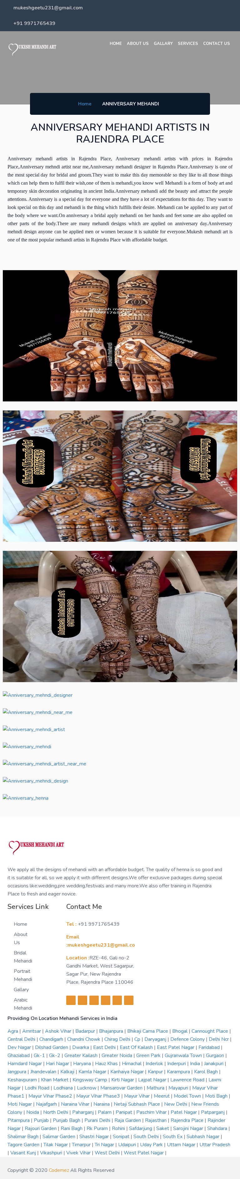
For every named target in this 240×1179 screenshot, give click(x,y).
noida (33, 1112)
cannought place (210, 1031)
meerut (162, 1096)
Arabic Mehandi (23, 1004)
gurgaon (215, 1055)
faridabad (209, 1047)
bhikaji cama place (148, 1031)
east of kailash (137, 1047)
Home (116, 43)
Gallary (163, 43)
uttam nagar (182, 1144)
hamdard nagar (25, 1063)
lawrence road (188, 1079)
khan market (55, 1079)
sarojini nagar (188, 1128)
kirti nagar (123, 1079)
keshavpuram (23, 1079)
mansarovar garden (122, 1087)
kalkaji (68, 1071)
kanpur (156, 1071)
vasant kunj (23, 1152)
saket (163, 1128)
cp (138, 1039)
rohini (119, 1128)
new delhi (176, 1104)
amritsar (32, 1031)
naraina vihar (76, 1104)
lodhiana (63, 1087)
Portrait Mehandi (23, 975)
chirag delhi (118, 1039)
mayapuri (178, 1087)
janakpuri (214, 1063)
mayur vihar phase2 (50, 1096)
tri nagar (105, 1144)
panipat (124, 1112)
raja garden (128, 1120)
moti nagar (20, 1104)
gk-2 (55, 1055)
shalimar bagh (24, 1136)
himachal (132, 1063)
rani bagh (72, 1128)
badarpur (85, 1031)
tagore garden (24, 1144)
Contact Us (216, 43)
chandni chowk (84, 1039)
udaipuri (127, 1144)
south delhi (146, 1136)
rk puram (98, 1128)
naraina (102, 1104)
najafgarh (47, 1104)
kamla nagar (93, 1071)
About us (138, 43)
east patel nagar (176, 1047)
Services (188, 43)
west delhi (108, 1152)
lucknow (87, 1087)
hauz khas (107, 1063)
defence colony (188, 1039)
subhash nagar (204, 1136)
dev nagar (20, 1047)
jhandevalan (44, 1071)
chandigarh (51, 1039)
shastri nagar (94, 1136)
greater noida (117, 1055)
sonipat (122, 1136)
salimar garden (59, 1136)
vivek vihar (79, 1152)
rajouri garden (41, 1128)
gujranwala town (184, 1055)
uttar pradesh (214, 1144)
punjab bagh (67, 1120)
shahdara (217, 1128)
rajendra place (188, 1120)
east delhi (105, 1047)
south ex (173, 1136)
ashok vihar (58, 1031)
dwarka (81, 1047)
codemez (59, 1170)
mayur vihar (137, 1096)
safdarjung (141, 1128)
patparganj (213, 1112)
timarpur (82, 1144)
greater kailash (81, 1055)
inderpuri (177, 1063)
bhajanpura (111, 1031)
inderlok (155, 1063)
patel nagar (184, 1112)
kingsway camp (90, 1079)
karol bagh (206, 1071)
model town (188, 1096)
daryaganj (156, 1039)
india (195, 1063)
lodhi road (38, 1087)
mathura (156, 1087)
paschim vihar (152, 1112)
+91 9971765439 (34, 23)
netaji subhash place (137, 1104)
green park (149, 1055)
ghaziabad (19, 1055)
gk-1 (40, 1055)
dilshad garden (52, 1047)
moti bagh (217, 1096)
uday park (152, 1144)
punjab (42, 1120)
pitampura (19, 1120)
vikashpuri (51, 1152)
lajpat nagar (153, 1079)
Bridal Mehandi (23, 956)
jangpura (18, 1071)
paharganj (83, 1112)
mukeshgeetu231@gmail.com (48, 7)
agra (13, 1031)
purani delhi (98, 1120)
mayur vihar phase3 (98, 1096)
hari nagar (58, 1063)
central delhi (22, 1039)
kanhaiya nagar (127, 1071)
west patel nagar (144, 1152)
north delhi (56, 1112)
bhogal (180, 1031)
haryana (82, 1063)
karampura (179, 1071)
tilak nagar (56, 1144)
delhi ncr (219, 1039)
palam (105, 1112)
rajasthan (156, 1120)
